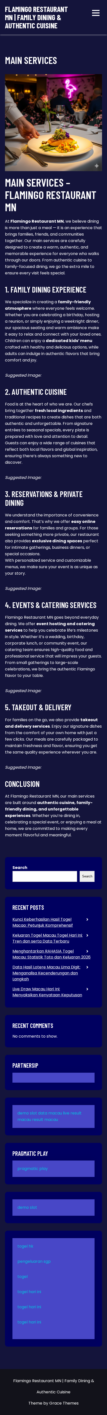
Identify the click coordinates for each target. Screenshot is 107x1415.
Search (19, 867)
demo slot (27, 1113)
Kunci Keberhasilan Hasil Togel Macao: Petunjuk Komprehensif (42, 922)
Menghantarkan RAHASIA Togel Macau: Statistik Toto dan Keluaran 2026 (51, 954)
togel (22, 1276)
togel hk (25, 1246)
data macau (50, 1113)
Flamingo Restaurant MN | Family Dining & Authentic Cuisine (36, 17)
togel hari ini (29, 1292)
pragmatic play (32, 1168)
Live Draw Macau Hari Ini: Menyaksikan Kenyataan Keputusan (47, 992)
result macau (45, 1119)
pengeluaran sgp (34, 1261)
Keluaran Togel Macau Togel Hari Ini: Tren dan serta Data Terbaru (47, 938)
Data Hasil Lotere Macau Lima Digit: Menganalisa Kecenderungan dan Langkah (46, 973)
